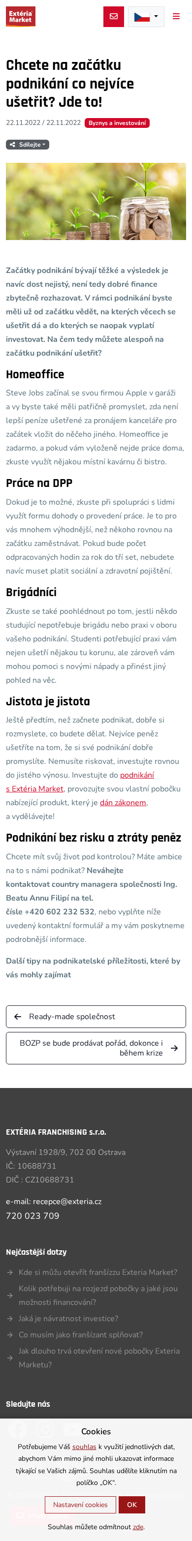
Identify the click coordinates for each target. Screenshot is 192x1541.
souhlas (84, 1446)
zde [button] (138, 1527)
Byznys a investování (117, 123)
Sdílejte (30, 145)
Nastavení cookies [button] (80, 1505)
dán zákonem (123, 802)
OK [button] (132, 1505)
